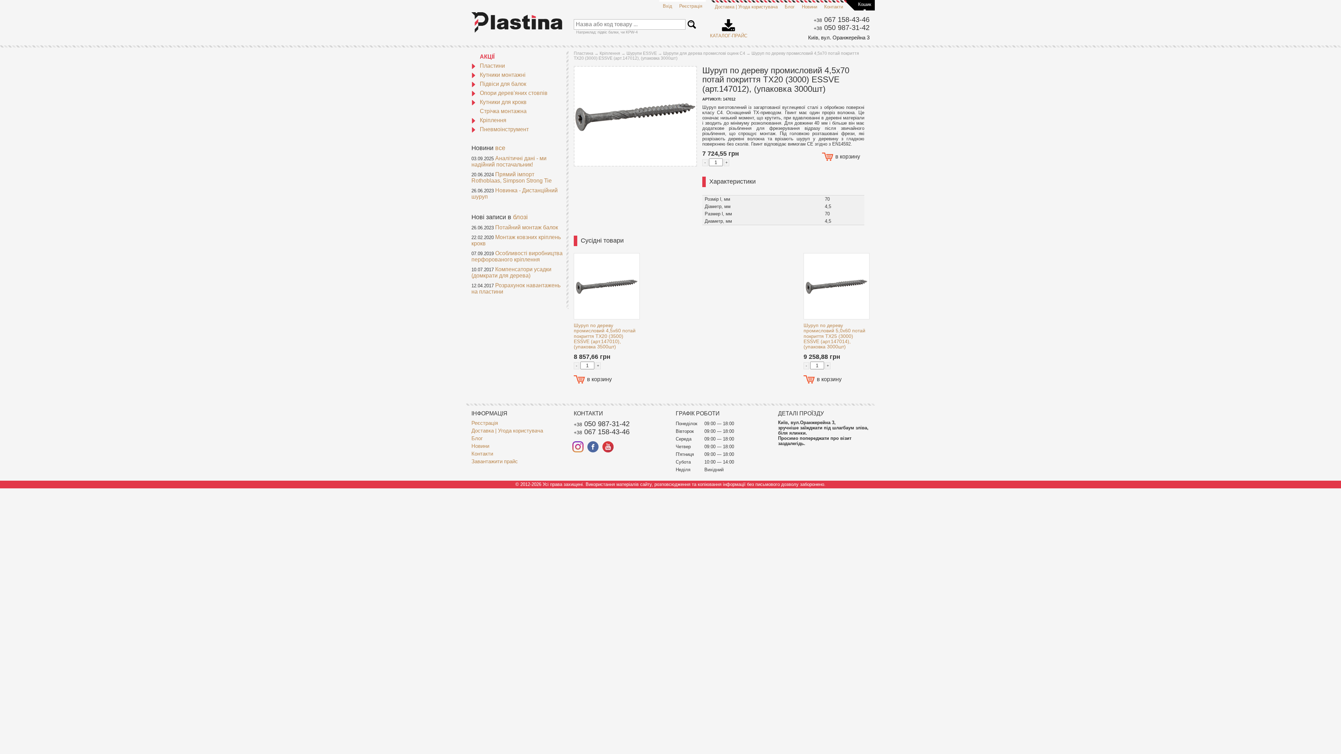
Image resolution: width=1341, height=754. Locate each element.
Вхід (667, 6)
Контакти (833, 6)
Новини (809, 6)
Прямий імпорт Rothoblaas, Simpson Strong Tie (511, 177)
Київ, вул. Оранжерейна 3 (839, 37)
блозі (520, 217)
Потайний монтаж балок (526, 227)
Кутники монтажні (503, 75)
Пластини (492, 66)
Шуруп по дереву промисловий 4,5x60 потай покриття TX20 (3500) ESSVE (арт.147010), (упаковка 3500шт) (605, 336)
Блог (790, 6)
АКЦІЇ (487, 57)
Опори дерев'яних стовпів (514, 93)
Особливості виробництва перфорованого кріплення (517, 256)
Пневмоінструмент (504, 129)
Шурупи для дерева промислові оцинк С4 (704, 53)
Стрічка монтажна (503, 111)
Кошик (864, 4)
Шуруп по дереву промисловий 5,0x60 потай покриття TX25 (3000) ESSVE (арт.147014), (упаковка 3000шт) (834, 336)
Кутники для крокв (503, 102)
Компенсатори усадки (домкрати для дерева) (511, 272)
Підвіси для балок (503, 84)
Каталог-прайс (728, 26)
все (500, 148)
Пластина (583, 53)
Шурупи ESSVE (641, 53)
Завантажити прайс (494, 461)
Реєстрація (690, 6)
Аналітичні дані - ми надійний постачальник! (509, 161)
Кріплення (493, 120)
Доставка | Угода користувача (746, 6)
